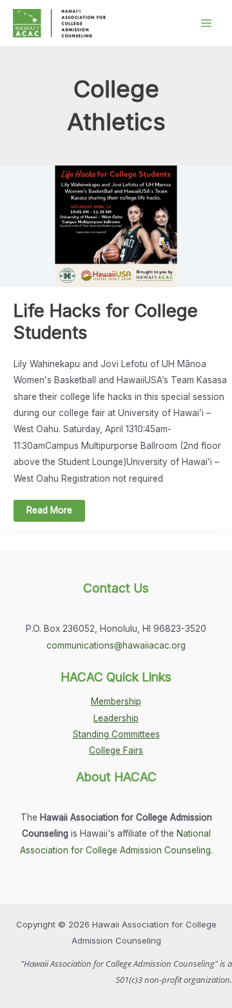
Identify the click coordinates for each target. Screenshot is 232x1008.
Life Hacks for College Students (106, 321)
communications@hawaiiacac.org (116, 645)
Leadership (116, 718)
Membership (116, 701)
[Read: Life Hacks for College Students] (116, 225)
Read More (49, 513)
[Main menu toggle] (206, 22)
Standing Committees (116, 734)
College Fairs (116, 750)
